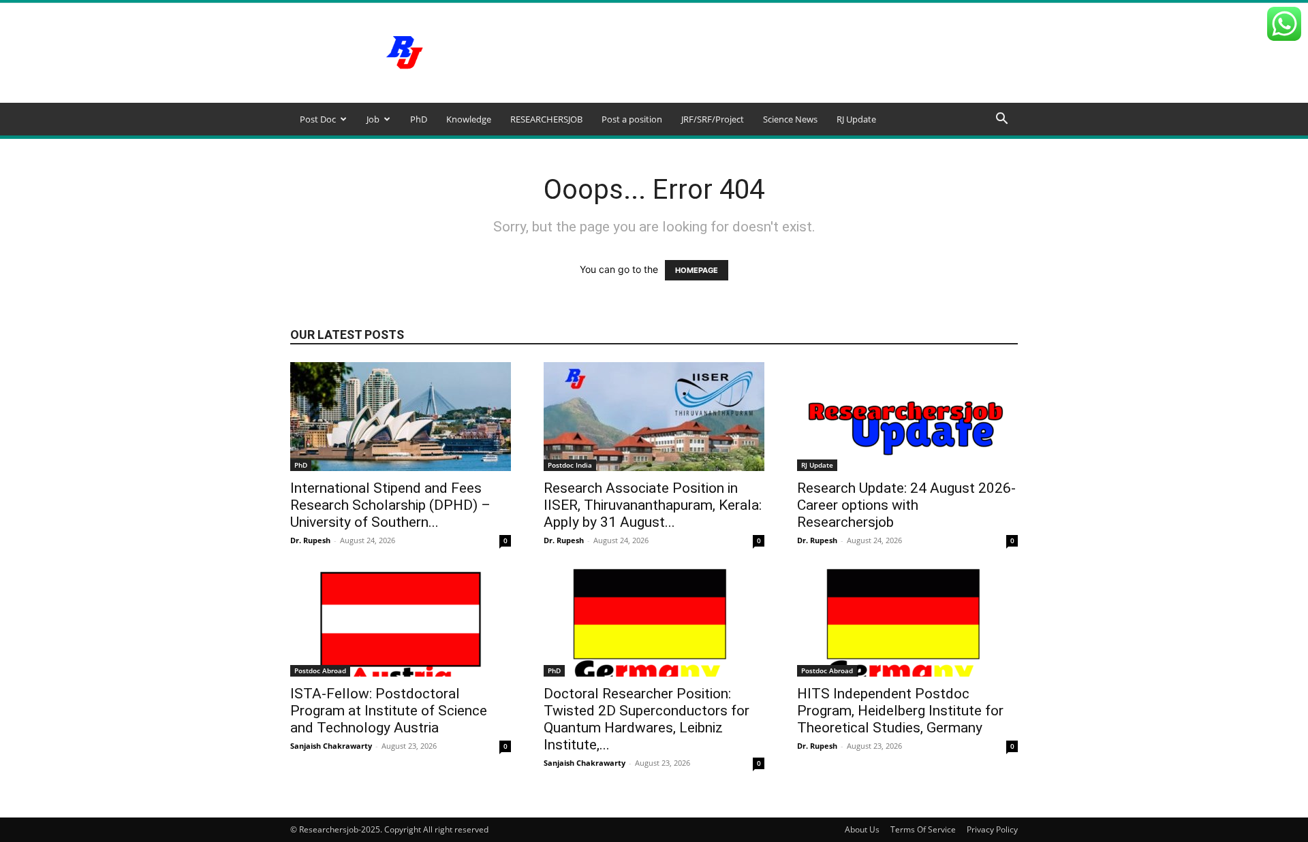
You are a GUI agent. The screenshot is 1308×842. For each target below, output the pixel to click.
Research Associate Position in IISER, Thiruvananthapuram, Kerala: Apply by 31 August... (653, 505)
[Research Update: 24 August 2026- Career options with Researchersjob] (907, 416)
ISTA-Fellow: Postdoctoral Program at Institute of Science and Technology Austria (388, 710)
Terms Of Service (923, 829)
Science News (790, 119)
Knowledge (468, 119)
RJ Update (856, 119)
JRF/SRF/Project (712, 119)
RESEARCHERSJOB (546, 119)
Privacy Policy (992, 829)
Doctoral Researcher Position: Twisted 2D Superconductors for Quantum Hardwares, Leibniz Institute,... (646, 719)
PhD (418, 119)
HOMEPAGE (696, 270)
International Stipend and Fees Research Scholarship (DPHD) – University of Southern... (390, 505)
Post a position (632, 119)
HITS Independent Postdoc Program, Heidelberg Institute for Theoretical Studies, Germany (900, 710)
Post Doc (318, 119)
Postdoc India (570, 465)
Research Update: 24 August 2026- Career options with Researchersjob (906, 505)
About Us (862, 829)
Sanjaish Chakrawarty (331, 746)
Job (373, 119)
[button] (1001, 120)
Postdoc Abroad (320, 670)
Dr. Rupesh (310, 540)
